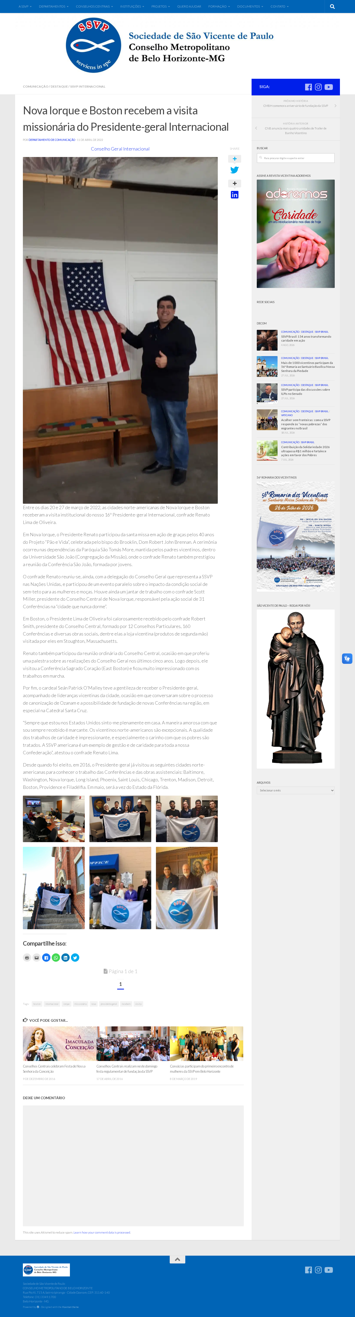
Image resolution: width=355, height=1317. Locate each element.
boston (37, 1004)
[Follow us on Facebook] (308, 87)
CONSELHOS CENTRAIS (93, 6)
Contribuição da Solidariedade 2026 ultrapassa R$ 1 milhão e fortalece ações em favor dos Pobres (305, 451)
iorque (66, 1004)
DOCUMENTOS (248, 6)
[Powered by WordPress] (38, 1307)
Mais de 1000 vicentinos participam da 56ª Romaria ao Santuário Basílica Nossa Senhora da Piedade (308, 367)
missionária (81, 1004)
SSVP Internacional (87, 86)
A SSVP (23, 6)
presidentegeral (109, 1004)
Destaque (59, 86)
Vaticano (287, 415)
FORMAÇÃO (217, 6)
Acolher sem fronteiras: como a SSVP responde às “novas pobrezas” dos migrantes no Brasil (305, 424)
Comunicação (35, 86)
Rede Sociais (265, 302)
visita (138, 1004)
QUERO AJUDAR (189, 6)
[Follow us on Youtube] (328, 87)
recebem (126, 1004)
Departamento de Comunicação (52, 139)
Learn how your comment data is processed (102, 1232)
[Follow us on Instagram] (318, 87)
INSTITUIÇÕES (130, 6)
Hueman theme (70, 1306)
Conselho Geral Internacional (120, 149)
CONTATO (278, 6)
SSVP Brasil (321, 331)
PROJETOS (159, 6)
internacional (51, 1004)
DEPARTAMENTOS (52, 6)
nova (93, 1004)
